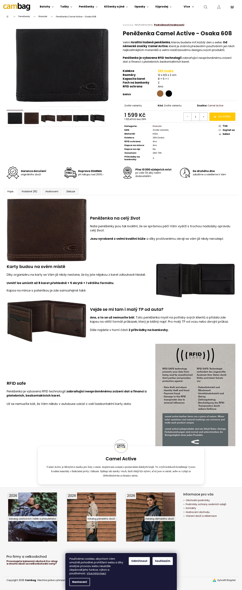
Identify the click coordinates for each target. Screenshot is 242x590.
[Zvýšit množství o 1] (204, 117)
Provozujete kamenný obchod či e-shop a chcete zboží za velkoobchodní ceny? (32, 562)
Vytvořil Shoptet (226, 580)
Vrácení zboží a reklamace (201, 516)
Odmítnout (139, 561)
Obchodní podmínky (198, 500)
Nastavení (79, 582)
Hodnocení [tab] (52, 191)
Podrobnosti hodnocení (169, 24)
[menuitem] (46, 6)
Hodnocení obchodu (198, 512)
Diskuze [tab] (71, 191)
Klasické (157, 126)
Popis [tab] (10, 191)
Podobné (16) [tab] (29, 191)
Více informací (96, 573)
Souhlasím (162, 561)
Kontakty (191, 508)
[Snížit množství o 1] (188, 117)
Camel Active (215, 105)
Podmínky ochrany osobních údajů (206, 504)
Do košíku (224, 116)
